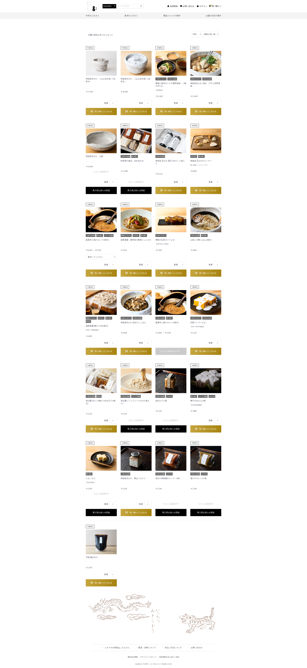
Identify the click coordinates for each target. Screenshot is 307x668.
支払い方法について (173, 648)
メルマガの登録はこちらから (117, 648)
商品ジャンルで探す (172, 16)
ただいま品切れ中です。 (170, 351)
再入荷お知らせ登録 (101, 190)
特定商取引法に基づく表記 (169, 657)
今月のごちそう (92, 16)
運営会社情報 (133, 657)
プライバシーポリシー (148, 657)
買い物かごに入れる (103, 111)
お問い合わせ (196, 648)
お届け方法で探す (213, 16)
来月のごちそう (131, 16)
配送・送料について (147, 648)
